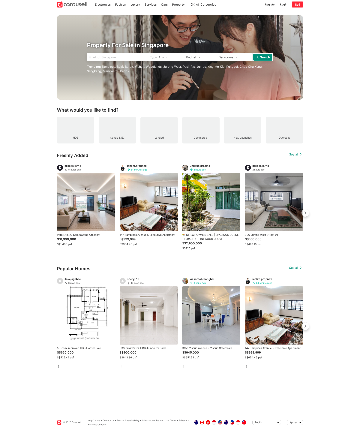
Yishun (139, 66)
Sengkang (94, 71)
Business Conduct (97, 424)
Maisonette (110, 71)
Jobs (144, 420)
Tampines (108, 66)
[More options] (58, 253)
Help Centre (94, 420)
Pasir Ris (189, 66)
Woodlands (154, 66)
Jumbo (201, 66)
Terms (173, 420)
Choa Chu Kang (251, 66)
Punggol (232, 66)
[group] (180, 213)
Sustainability (132, 420)
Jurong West (172, 66)
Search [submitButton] (265, 57)
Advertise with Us (158, 420)
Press (120, 420)
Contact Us (108, 420)
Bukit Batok (125, 66)
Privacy (183, 420)
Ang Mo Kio (216, 66)
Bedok (124, 71)
